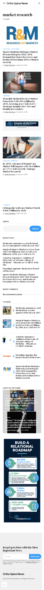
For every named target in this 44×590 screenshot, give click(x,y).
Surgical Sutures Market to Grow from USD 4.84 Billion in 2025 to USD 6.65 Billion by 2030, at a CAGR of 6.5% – (21, 251)
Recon (8, 417)
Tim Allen (10, 408)
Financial (7, 95)
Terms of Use (7, 564)
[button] (4, 3)
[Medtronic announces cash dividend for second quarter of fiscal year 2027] (7, 310)
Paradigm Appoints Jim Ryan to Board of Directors (21, 269)
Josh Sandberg (12, 430)
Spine (8, 395)
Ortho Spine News (17, 3)
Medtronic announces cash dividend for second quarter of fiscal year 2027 (21, 244)
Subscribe (35, 556)
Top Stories (15, 49)
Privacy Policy (31, 562)
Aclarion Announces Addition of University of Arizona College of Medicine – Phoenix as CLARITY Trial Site (20, 261)
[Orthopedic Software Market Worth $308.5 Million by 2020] (22, 192)
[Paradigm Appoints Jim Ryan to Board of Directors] (7, 356)
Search (6, 221)
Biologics (7, 49)
